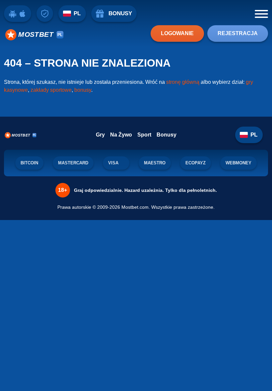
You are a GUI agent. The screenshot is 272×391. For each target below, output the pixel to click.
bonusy (82, 90)
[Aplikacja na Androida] (13, 14)
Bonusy (166, 135)
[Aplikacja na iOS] (23, 14)
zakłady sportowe (51, 90)
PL (77, 13)
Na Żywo (121, 135)
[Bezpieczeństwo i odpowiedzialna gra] (44, 13)
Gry (100, 135)
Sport (144, 135)
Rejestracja (238, 33)
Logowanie (177, 33)
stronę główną (182, 82)
